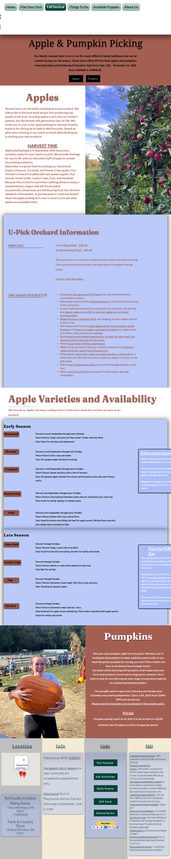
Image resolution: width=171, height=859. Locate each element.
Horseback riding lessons (60, 768)
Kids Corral (51, 793)
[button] (31, 7)
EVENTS (74, 757)
